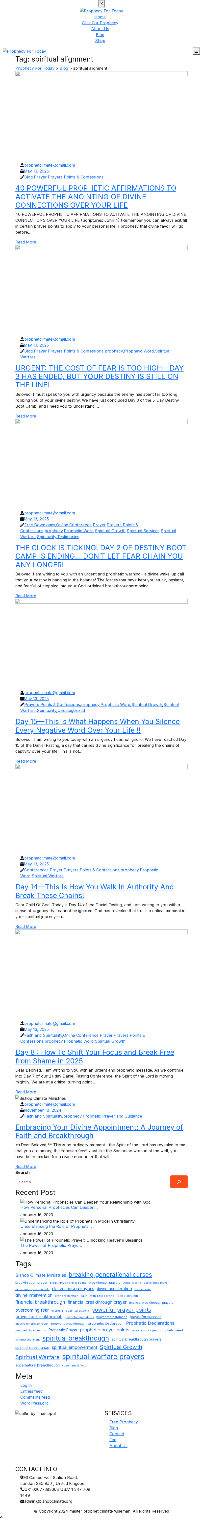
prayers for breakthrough (32, 1323)
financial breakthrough (40, 1302)
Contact (116, 1433)
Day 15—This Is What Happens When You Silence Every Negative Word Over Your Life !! (97, 725)
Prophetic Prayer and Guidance (112, 1116)
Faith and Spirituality (43, 1035)
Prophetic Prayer (63, 1330)
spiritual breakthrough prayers (136, 1339)
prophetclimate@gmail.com (49, 165)
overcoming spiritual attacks (70, 1310)
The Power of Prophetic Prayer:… (52, 1245)
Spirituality (46, 536)
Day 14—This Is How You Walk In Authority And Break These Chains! (94, 891)
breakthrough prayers (104, 1282)
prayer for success (145, 1317)
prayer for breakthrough (38, 1316)
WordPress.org (34, 1403)
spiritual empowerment (74, 1347)
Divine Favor (142, 1289)
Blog (100, 34)
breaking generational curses (110, 1274)
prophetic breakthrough (68, 1323)
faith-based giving (102, 1296)
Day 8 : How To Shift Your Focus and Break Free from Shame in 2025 (94, 1056)
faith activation (127, 1296)
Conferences (36, 869)
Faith (84, 1296)
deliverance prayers (73, 1288)
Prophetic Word (139, 351)
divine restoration (66, 1296)
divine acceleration (114, 1288)
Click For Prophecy (100, 22)
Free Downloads (39, 524)
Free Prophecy (123, 1421)
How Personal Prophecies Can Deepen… (59, 1207)
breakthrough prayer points (68, 1282)
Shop (100, 40)
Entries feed (31, 1391)
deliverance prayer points (32, 1289)
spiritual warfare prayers (103, 1356)
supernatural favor (74, 1365)
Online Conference (74, 524)
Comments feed (35, 1397)
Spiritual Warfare (48, 875)
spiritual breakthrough (75, 1338)
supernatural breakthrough (37, 1365)
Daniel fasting (132, 1282)
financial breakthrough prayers (151, 1302)
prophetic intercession (30, 1330)
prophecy (114, 351)
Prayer (40, 177)
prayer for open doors (79, 1317)
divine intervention (33, 1295)
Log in (26, 1385)
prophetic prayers (145, 1330)
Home (100, 16)
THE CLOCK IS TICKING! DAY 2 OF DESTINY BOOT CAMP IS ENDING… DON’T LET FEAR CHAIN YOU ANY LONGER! (100, 556)
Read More (25, 242)
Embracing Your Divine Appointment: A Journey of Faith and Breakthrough (99, 1131)
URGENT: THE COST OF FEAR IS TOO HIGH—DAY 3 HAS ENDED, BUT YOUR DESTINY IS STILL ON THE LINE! (99, 376)
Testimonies (68, 536)
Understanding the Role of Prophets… (56, 1226)
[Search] (179, 1181)
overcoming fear (32, 1310)
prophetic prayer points (104, 1329)
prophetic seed (171, 1330)
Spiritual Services (143, 530)
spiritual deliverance (32, 1347)
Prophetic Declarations (150, 1323)
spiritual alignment (27, 1339)
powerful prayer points (121, 1309)
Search (22, 1172)
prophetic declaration (106, 1323)
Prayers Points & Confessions (75, 177)
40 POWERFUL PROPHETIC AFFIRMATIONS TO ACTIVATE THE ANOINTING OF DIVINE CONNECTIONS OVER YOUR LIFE (95, 196)
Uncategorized (71, 710)
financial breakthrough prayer (97, 1302)
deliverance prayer (156, 1282)
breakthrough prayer (31, 1282)
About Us (100, 28)
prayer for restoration (111, 1317)
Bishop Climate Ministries (40, 1275)
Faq (112, 1439)
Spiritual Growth (110, 530)
